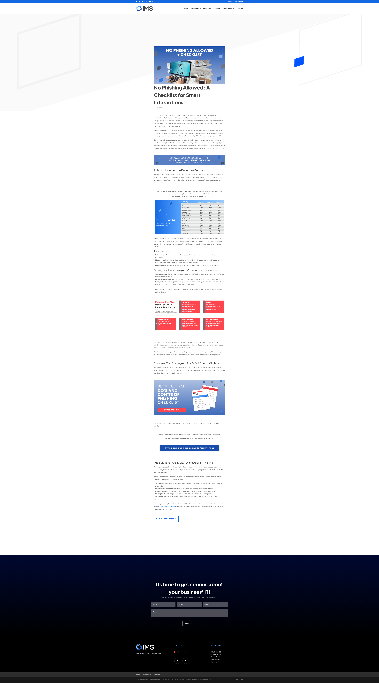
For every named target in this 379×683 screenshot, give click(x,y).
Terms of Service (204, 679)
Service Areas (227, 8)
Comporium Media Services (150, 679)
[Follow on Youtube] (185, 661)
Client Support (238, 1)
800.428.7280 (142, 1)
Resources (207, 8)
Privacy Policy (147, 674)
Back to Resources (165, 519)
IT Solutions (195, 8)
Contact (240, 8)
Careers (229, 1)
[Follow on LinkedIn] (177, 661)
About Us (216, 8)
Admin (138, 674)
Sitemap (157, 674)
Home (186, 8)
